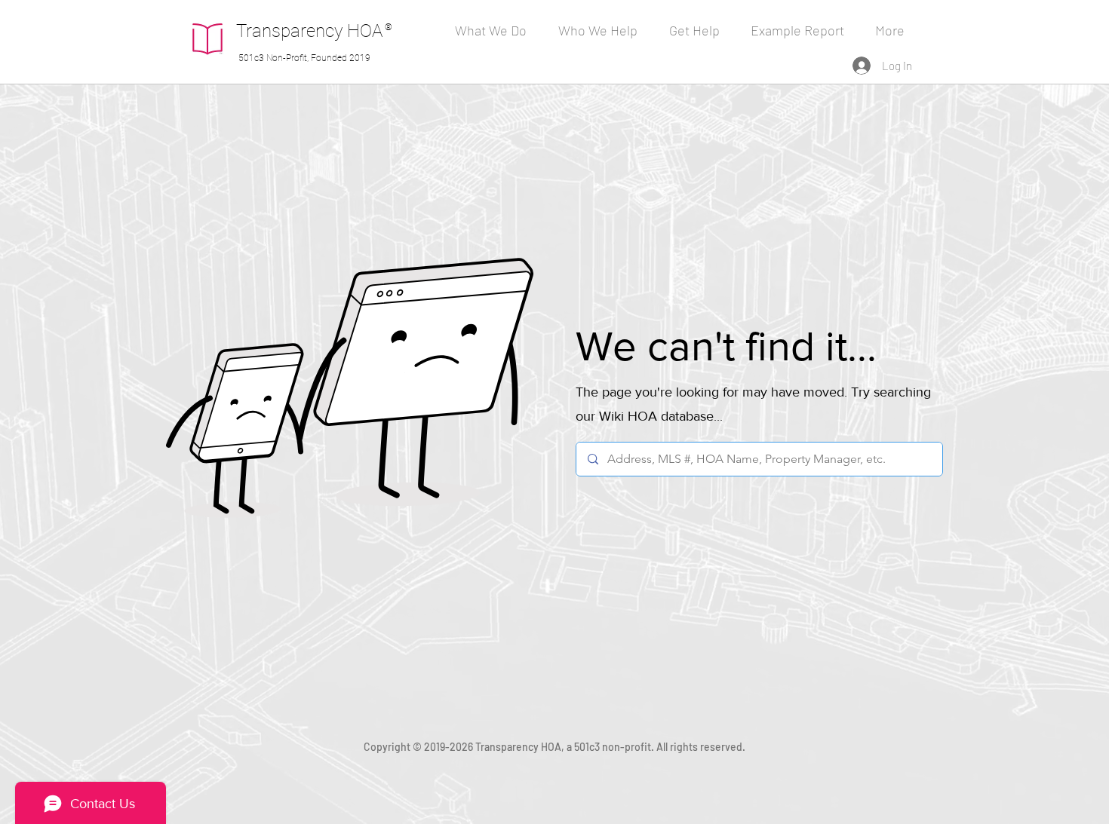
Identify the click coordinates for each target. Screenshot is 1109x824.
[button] (602, 30)
